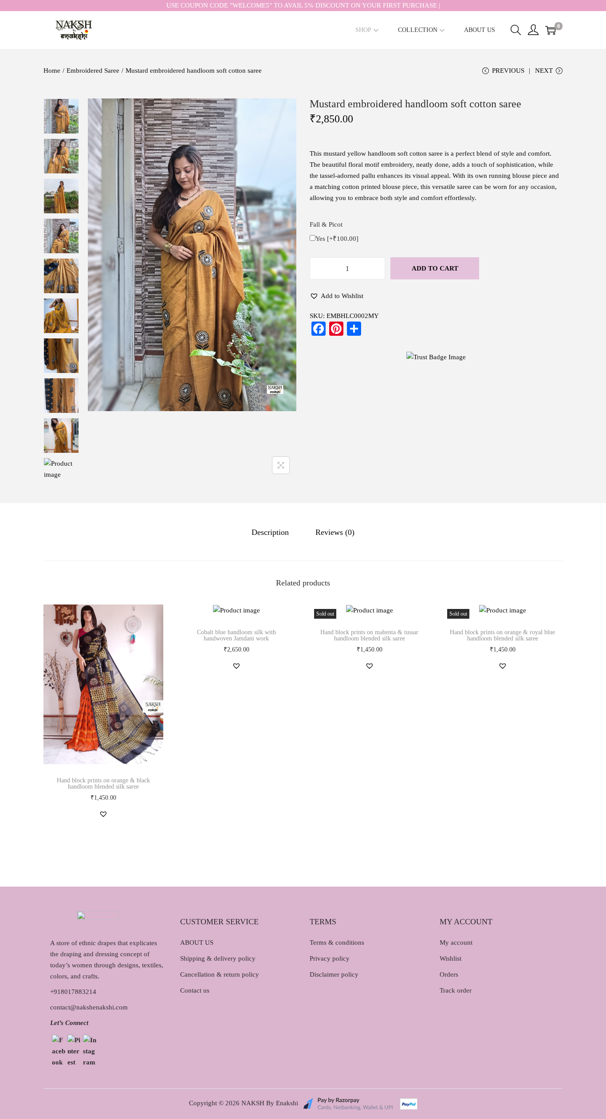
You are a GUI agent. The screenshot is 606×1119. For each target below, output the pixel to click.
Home (51, 70)
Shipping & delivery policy (218, 958)
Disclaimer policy (334, 974)
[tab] (270, 532)
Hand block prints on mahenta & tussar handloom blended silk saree (369, 635)
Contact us (194, 990)
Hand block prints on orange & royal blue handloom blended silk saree (502, 635)
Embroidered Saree (93, 70)
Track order (456, 990)
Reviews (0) (334, 532)
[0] (550, 30)
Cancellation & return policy (219, 974)
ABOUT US (196, 942)
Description (270, 532)
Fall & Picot (326, 224)
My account (456, 942)
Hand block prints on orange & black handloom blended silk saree (103, 783)
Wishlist (450, 958)
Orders (449, 974)
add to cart (435, 268)
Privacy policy (330, 958)
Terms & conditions (337, 942)
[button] (336, 296)
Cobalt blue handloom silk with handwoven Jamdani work (236, 635)
